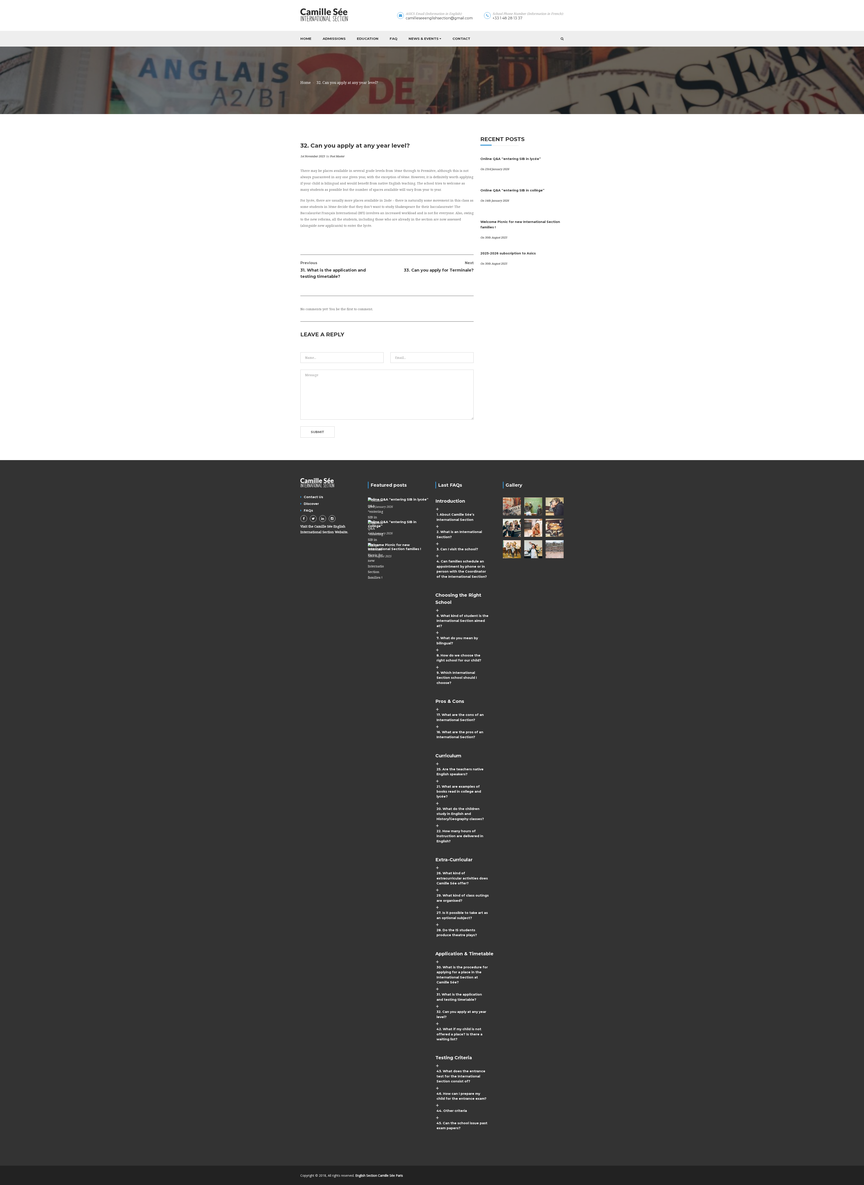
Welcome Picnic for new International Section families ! (394, 547)
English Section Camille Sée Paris (379, 1175)
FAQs (308, 510)
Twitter (313, 518)
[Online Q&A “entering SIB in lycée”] (376, 511)
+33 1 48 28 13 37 (507, 18)
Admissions (334, 38)
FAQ (393, 38)
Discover (311, 504)
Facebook (303, 518)
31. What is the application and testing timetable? (333, 270)
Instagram (332, 518)
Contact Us (313, 497)
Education (367, 38)
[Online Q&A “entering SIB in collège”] (376, 534)
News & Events (424, 38)
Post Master (337, 156)
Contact (461, 38)
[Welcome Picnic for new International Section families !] (376, 561)
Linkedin (322, 518)
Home (305, 38)
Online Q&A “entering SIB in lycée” (510, 159)
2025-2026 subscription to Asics (508, 253)
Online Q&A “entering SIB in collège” (512, 190)
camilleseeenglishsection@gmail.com (439, 18)
